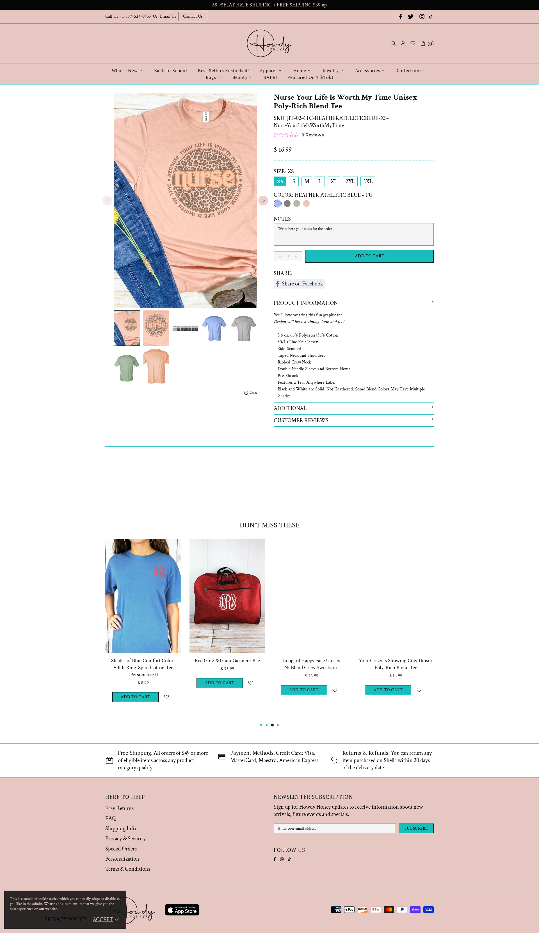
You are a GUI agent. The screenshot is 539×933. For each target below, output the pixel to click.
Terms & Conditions (127, 869)
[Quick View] (173, 547)
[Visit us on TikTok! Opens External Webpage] (431, 16)
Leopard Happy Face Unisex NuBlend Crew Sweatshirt (311, 664)
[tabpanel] (143, 630)
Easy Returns (119, 808)
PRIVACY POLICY (65, 919)
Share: (283, 273)
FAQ (110, 818)
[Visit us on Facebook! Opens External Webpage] (400, 16)
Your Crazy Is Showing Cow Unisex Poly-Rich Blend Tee (396, 664)
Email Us (168, 16)
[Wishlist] (413, 43)
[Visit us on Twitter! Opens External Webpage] (410, 16)
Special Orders (121, 848)
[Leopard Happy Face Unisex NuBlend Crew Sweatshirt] (312, 547)
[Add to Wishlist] (166, 697)
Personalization (122, 859)
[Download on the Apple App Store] (182, 911)
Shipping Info (120, 828)
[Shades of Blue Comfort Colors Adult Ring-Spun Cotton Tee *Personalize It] (143, 547)
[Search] (393, 43)
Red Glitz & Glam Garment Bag (227, 660)
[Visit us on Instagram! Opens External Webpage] (422, 16)
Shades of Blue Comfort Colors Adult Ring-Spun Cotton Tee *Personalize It (143, 667)
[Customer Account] (403, 43)
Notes (282, 219)
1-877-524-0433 (136, 16)
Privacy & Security (125, 838)
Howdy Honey (269, 43)
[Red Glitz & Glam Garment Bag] (227, 547)
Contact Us (193, 16)
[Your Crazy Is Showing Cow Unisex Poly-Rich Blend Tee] (396, 547)
